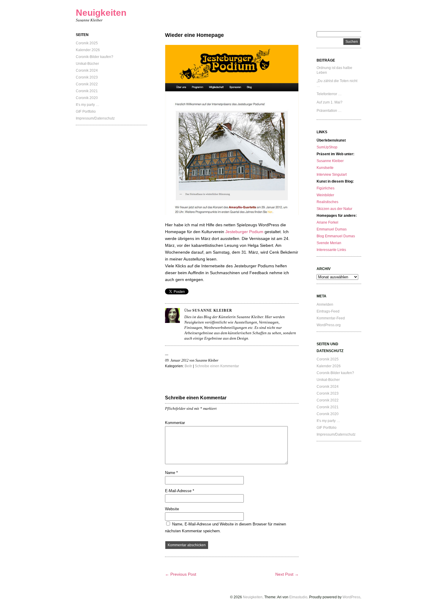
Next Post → (287, 574)
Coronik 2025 (87, 43)
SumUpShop (327, 147)
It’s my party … (87, 105)
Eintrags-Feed (328, 311)
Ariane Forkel (327, 222)
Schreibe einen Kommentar (217, 366)
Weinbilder (325, 195)
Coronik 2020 (87, 98)
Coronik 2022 (87, 84)
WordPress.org (329, 325)
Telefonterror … (329, 94)
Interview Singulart (332, 174)
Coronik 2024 (87, 70)
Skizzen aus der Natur (334, 209)
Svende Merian (329, 243)
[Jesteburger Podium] (232, 213)
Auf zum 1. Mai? (329, 102)
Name (171, 472)
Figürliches (325, 188)
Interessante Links (331, 250)
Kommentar (175, 422)
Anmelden (325, 304)
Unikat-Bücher (87, 64)
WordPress (351, 597)
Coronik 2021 (87, 91)
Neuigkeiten (101, 13)
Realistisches (327, 202)
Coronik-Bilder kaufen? (94, 57)
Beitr (188, 366)
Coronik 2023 (87, 77)
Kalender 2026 (88, 50)
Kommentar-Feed (331, 318)
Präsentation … (329, 111)
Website (172, 509)
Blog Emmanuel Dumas (336, 236)
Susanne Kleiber (330, 161)
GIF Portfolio (86, 111)
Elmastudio (298, 597)
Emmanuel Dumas (332, 229)
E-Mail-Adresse (179, 491)
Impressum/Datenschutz (95, 118)
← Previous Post (180, 574)
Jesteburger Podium (245, 231)
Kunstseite (325, 168)
